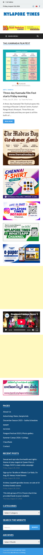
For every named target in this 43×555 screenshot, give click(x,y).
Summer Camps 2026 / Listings (15, 437)
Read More (9, 121)
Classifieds (7, 442)
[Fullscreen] (37, 330)
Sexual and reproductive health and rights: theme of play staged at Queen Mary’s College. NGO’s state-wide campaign (20, 462)
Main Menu (13, 36)
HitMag (23, 552)
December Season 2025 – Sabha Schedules (20, 420)
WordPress (14, 552)
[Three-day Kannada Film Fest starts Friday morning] (21, 69)
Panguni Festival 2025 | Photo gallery (18, 433)
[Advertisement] (21, 287)
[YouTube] (36, 6)
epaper (6, 424)
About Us (7, 412)
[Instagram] (33, 6)
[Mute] (33, 330)
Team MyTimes (27, 100)
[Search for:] (21, 527)
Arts (5, 89)
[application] (21, 321)
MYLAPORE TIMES (19, 550)
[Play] (6, 330)
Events (10, 89)
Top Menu (9, 2)
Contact (6, 446)
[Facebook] (39, 6)
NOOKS (6, 429)
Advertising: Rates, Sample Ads (15, 416)
